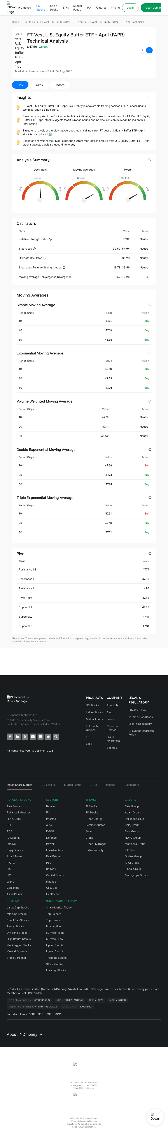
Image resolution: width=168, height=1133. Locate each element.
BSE (48, 1014)
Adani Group (132, 812)
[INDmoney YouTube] (32, 736)
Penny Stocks (15, 926)
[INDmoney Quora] (55, 736)
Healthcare (53, 894)
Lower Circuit (54, 951)
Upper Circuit (54, 945)
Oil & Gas (51, 887)
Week (39, 85)
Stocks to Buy (54, 964)
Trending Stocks (56, 957)
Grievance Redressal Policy (141, 732)
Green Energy (94, 818)
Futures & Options (92, 728)
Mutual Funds (77, 7)
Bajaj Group (132, 825)
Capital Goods (55, 875)
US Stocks (40, 7)
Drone (89, 837)
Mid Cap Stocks (16, 913)
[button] (146, 50)
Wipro (10, 881)
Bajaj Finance (15, 850)
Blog (109, 712)
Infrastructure (54, 850)
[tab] (19, 786)
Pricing (115, 7)
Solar (89, 831)
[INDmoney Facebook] (9, 736)
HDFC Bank (14, 818)
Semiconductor (95, 825)
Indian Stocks (53, 7)
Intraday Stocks (56, 970)
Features (100, 7)
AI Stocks (91, 806)
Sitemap (112, 747)
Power (50, 843)
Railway (51, 868)
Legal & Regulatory (140, 723)
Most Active (53, 926)
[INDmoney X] (25, 736)
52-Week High (55, 932)
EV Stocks (92, 812)
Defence (51, 837)
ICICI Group (132, 862)
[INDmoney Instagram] (40, 736)
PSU (49, 862)
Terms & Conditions (140, 717)
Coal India (13, 887)
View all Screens (17, 951)
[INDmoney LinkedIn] (17, 736)
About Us (112, 705)
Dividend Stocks (17, 932)
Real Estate (53, 856)
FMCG (50, 831)
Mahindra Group (135, 843)
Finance (51, 881)
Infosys (11, 843)
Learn (110, 719)
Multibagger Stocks (19, 945)
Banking (51, 806)
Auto (49, 825)
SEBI (32, 1014)
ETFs (66, 7)
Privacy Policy (137, 710)
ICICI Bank (13, 837)
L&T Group (131, 850)
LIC (9, 875)
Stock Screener (16, 957)
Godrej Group (133, 856)
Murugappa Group (136, 875)
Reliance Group (134, 818)
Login (130, 7)
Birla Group (132, 831)
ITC (9, 868)
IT (47, 812)
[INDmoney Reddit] (48, 736)
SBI (9, 825)
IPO (88, 7)
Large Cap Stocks (18, 907)
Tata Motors (14, 806)
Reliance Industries (18, 812)
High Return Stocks (19, 939)
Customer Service (113, 728)
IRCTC (11, 862)
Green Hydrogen (96, 843)
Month (60, 85)
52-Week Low (54, 939)
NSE (40, 1014)
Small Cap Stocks (18, 920)
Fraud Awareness (113, 739)
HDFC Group (133, 837)
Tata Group (132, 806)
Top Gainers (53, 913)
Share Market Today (59, 907)
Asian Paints (14, 894)
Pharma (51, 818)
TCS (9, 831)
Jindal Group (133, 868)
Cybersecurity (94, 850)
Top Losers (53, 920)
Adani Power (15, 856)
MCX (58, 1014)
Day (20, 85)
